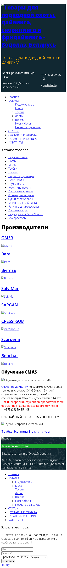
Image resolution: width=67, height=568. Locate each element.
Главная (13, 97)
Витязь (8, 270)
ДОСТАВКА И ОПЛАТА (22, 135)
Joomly (5, 565)
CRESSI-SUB (12, 321)
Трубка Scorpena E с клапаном (25, 431)
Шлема (19, 120)
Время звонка (10, 557)
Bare (5, 254)
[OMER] (6, 246)
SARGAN (9, 305)
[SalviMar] (8, 296)
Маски (19, 108)
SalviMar (10, 288)
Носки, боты (23, 123)
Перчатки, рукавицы (28, 127)
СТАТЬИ (13, 131)
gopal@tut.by (49, 85)
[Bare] (5, 262)
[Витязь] (7, 278)
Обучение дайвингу (14, 387)
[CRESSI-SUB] (10, 329)
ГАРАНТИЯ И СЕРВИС (22, 139)
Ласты (19, 116)
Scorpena (10, 339)
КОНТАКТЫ (15, 142)
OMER (7, 237)
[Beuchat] (7, 364)
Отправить (8, 561)
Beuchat (9, 355)
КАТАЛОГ (14, 101)
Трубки (19, 112)
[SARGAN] (8, 313)
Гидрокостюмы (24, 104)
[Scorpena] (8, 347)
